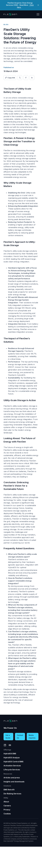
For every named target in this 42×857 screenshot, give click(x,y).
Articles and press (12, 777)
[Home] (10, 14)
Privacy (7, 810)
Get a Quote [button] (7, 736)
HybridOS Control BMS (13, 761)
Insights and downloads (14, 781)
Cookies (7, 814)
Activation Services (12, 765)
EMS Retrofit (9, 790)
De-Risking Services (12, 794)
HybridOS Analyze (12, 757)
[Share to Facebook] (26, 77)
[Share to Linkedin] (32, 77)
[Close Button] (38, 5)
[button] (10, 77)
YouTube (10, 745)
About (6, 802)
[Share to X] (19, 77)
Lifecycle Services (12, 769)
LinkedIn (5, 745)
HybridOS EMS (10, 753)
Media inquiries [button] (32, 736)
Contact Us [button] (20, 736)
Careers (7, 806)
